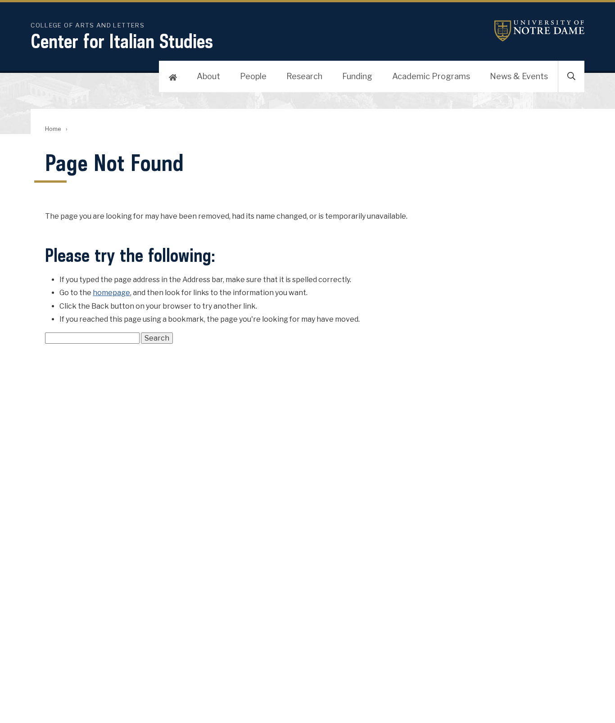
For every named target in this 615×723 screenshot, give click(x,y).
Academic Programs (431, 76)
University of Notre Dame (539, 30)
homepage (111, 292)
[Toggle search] (571, 76)
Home (53, 129)
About (208, 76)
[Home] (173, 76)
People (253, 76)
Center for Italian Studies (122, 41)
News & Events (519, 76)
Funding (357, 76)
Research (304, 76)
